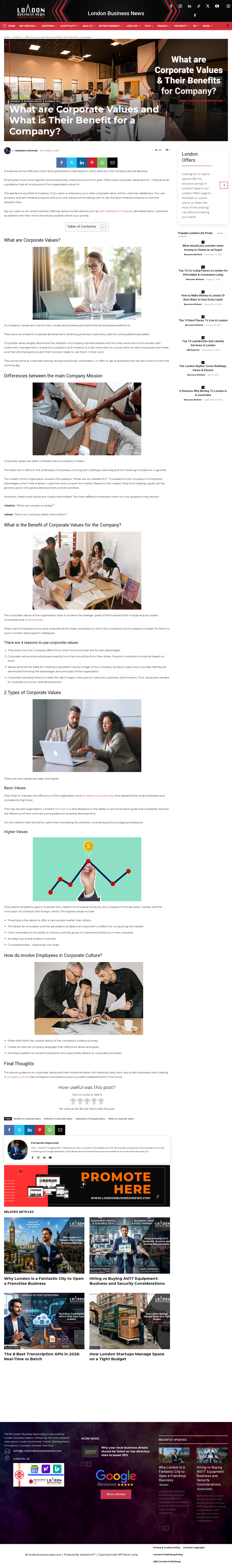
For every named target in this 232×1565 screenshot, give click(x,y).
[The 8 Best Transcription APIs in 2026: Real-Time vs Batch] (44, 1321)
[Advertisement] (77, 1388)
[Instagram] (180, 6)
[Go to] (224, 185)
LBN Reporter (193, 350)
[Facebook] (171, 6)
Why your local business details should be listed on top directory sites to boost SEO (125, 1451)
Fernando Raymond (26, 150)
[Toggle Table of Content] (101, 227)
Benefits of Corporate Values (27, 1118)
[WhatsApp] (102, 163)
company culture (17, 1077)
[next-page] (89, 1464)
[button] (228, 26)
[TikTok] (198, 6)
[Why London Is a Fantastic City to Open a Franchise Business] (44, 1245)
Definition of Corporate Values (58, 1118)
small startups (34, 619)
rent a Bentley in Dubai (114, 211)
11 (203, 267)
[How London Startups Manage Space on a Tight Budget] (130, 1321)
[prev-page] (83, 1464)
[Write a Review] (115, 1478)
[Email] (112, 163)
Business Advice (33, 101)
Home (7, 37)
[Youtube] (217, 6)
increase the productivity (97, 795)
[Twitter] (208, 6)
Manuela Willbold (193, 254)
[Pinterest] (92, 163)
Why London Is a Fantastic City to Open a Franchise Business (44, 1281)
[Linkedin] (189, 6)
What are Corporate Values (121, 1118)
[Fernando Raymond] (8, 150)
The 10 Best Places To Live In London (203, 320)
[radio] (73, 1102)
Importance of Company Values (90, 1118)
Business (17, 37)
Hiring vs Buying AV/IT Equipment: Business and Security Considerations (127, 1281)
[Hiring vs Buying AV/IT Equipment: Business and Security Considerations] (130, 1245)
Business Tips (52, 101)
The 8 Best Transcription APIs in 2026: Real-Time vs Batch (42, 1356)
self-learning (63, 809)
